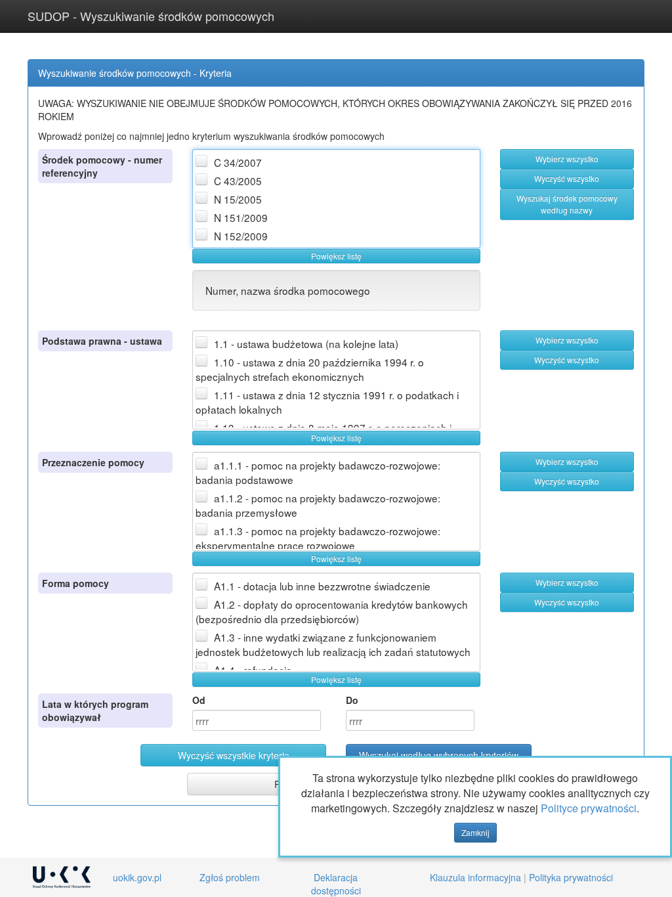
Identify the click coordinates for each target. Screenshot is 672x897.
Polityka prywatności (571, 877)
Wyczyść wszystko (566, 178)
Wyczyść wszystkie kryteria (233, 755)
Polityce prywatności (589, 808)
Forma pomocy (75, 583)
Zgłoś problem (230, 877)
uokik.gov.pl (137, 877)
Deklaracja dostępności (336, 884)
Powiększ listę (336, 255)
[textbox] (256, 720)
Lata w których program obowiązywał (95, 710)
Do (352, 700)
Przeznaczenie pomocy (93, 462)
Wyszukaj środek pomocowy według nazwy (567, 203)
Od (198, 700)
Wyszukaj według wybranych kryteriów (438, 755)
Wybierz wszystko (567, 158)
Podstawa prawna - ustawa (102, 340)
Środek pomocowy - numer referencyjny (102, 166)
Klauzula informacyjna (475, 877)
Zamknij (475, 832)
